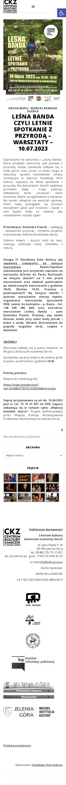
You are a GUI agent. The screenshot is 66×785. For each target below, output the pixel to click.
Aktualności (19, 107)
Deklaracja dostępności (46, 529)
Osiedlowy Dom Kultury (47, 765)
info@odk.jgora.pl (51, 562)
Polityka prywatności (17, 745)
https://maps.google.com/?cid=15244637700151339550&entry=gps (29, 386)
